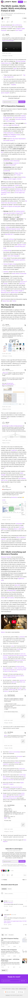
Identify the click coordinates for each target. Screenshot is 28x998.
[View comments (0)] (8, 967)
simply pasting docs (8, 132)
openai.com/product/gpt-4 (8, 40)
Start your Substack (10, 992)
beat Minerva (15, 125)
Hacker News (5, 301)
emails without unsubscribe (19, 273)
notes (12, 646)
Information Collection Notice (13, 865)
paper (23, 28)
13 (24, 218)
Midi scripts (14, 671)
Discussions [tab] (11, 934)
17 (4, 467)
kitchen (20, 173)
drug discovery (12, 655)
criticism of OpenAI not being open (11, 206)
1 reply (6, 910)
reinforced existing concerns (10, 798)
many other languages (13, 255)
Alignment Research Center (13, 229)
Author (5, 916)
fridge (16, 173)
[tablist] (6, 889)
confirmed (11, 239)
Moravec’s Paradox (6, 557)
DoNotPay (6, 271)
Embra (19, 689)
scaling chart (22, 768)
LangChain (14, 450)
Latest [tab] (6, 934)
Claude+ (5, 283)
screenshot (7, 160)
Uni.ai (24, 689)
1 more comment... (5, 928)
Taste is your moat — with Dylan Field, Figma (10, 960)
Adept (20, 688)
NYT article (17, 175)
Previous (5, 879)
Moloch (3, 632)
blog (10, 250)
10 (19, 216)
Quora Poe (22, 283)
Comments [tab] (4, 888)
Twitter (14, 301)
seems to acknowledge (14, 751)
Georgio (6, 901)
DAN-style (22, 682)
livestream (3, 30)
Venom (3, 597)
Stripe (4, 258)
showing (19, 649)
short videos (19, 30)
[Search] (25, 935)
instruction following (20, 119)
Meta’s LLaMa (17, 529)
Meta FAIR (17, 585)
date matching (20, 655)
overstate (5, 658)
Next (24, 879)
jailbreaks (14, 682)
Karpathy (13, 84)
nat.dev (3, 500)
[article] (14, 942)
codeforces (5, 764)
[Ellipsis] (26, 901)
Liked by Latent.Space (9, 902)
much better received (14, 796)
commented (19, 523)
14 (21, 228)
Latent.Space (7, 17)
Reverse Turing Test (19, 660)
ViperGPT (3, 539)
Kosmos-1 (23, 537)
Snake (24, 669)
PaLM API (23, 281)
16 (7, 417)
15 (26, 281)
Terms (16, 988)
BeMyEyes (19, 189)
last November (10, 779)
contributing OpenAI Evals (8, 187)
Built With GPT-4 (9, 234)
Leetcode (5, 675)
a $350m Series (12, 689)
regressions (22, 680)
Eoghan (11, 264)
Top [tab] (2, 934)
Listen (25, 18)
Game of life (7, 671)
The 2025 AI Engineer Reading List (9, 939)
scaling (7, 227)
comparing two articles (9, 136)
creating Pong (19, 669)
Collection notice (22, 988)
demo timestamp (14, 160)
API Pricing (4, 190)
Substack (8, 995)
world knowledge (10, 121)
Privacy (13, 988)
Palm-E (18, 537)
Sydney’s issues (22, 244)
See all (3, 970)
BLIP (2, 152)
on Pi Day (3, 290)
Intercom (5, 264)
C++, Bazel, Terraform (17, 668)
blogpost (18, 28)
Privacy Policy (23, 865)
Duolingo (5, 250)
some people (19, 756)
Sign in (25, 1)
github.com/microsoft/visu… (8, 384)
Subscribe (20, 1)
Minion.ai (6, 691)
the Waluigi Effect (11, 590)
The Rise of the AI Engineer (9, 949)
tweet (15, 68)
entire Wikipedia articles (14, 134)
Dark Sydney (10, 597)
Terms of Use (20, 864)
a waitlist (16, 185)
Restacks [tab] (10, 888)
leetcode (17, 762)
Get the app (20, 992)
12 (15, 218)
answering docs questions (18, 260)
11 (1, 768)
